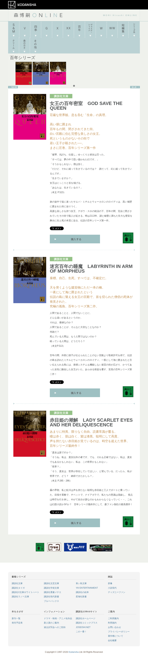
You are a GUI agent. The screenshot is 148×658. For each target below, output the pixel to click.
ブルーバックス (51, 601)
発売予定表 (17, 623)
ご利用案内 (113, 618)
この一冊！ (81, 631)
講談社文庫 (17, 583)
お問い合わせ (114, 627)
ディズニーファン (116, 592)
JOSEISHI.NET (83, 627)
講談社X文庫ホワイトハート (25, 592)
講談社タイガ (18, 588)
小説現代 (112, 588)
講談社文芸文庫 (51, 583)
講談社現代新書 (51, 596)
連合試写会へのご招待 (55, 627)
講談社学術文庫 (51, 588)
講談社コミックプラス (86, 623)
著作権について (115, 636)
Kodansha (74, 652)
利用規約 (112, 623)
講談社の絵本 (82, 592)
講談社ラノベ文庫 (20, 596)
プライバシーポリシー (119, 631)
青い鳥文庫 (81, 583)
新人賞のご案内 (51, 623)
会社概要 (112, 640)
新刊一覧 (16, 618)
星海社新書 (81, 596)
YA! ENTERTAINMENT (87, 588)
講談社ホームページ (85, 618)
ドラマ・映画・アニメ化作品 (58, 618)
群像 (110, 583)
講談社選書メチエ (52, 592)
